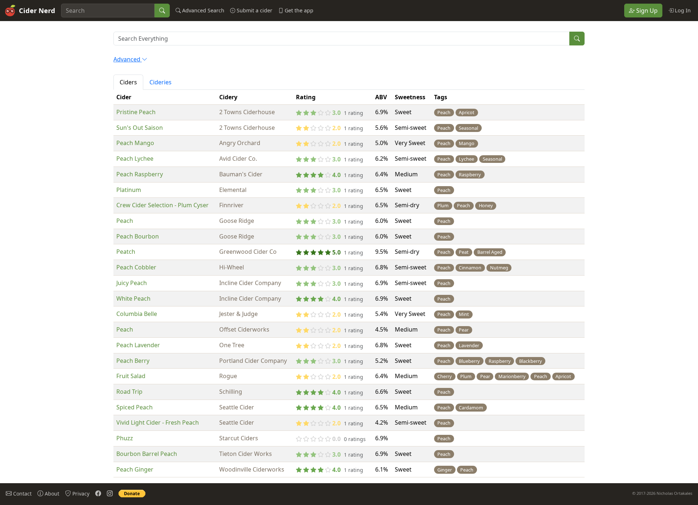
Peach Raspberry (139, 174)
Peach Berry (132, 361)
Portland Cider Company (253, 361)
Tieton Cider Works (245, 454)
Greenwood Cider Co (248, 252)
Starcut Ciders (238, 438)
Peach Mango (135, 143)
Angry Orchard (239, 143)
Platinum (128, 190)
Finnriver (231, 205)
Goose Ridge (236, 221)
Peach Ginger (134, 469)
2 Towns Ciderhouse (247, 112)
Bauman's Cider (240, 174)
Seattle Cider (236, 407)
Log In (682, 10)
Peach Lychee (134, 159)
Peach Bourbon (137, 236)
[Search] (162, 10)
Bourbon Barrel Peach (146, 454)
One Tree (231, 345)
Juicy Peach (131, 283)
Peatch (125, 252)
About (51, 493)
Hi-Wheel (231, 267)
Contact (22, 493)
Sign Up (646, 11)
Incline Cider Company (250, 283)
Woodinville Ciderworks (251, 469)
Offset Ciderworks (244, 329)
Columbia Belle (136, 314)
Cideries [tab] (160, 82)
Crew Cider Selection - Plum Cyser (162, 205)
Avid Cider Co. (238, 159)
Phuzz (124, 438)
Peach (124, 221)
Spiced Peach (134, 407)
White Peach (133, 298)
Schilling (230, 392)
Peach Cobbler (136, 267)
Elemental (232, 190)
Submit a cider (253, 10)
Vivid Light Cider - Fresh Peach (157, 422)
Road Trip (129, 392)
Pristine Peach (136, 112)
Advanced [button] (127, 59)
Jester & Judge (238, 314)
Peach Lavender (138, 345)
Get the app (298, 10)
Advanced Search (202, 10)
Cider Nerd (37, 10)
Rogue (228, 376)
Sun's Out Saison (139, 128)
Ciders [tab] (128, 82)
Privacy (80, 493)
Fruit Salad (130, 376)
